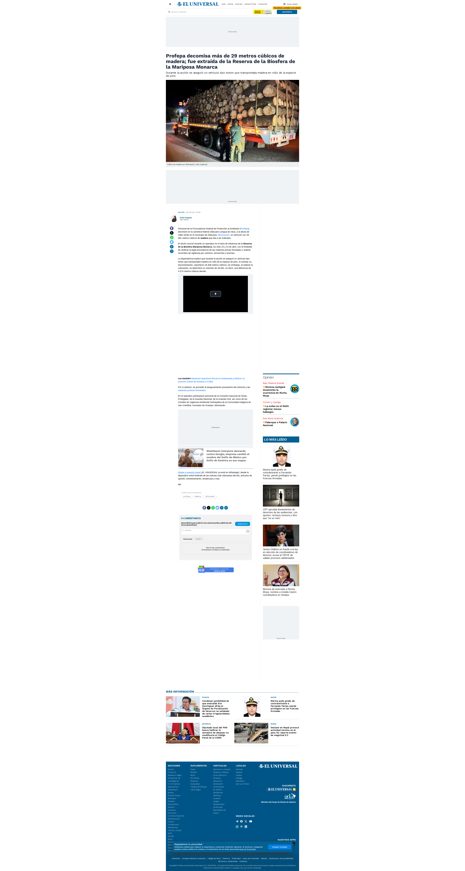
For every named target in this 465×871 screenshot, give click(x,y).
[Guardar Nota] (172, 251)
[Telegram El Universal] (237, 822)
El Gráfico (217, 790)
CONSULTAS (262, 4)
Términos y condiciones (227, 861)
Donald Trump (174, 795)
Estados (171, 801)
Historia (264, 858)
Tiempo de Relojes (198, 787)
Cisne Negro (195, 790)
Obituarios (217, 781)
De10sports (218, 793)
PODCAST (239, 4)
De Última (194, 778)
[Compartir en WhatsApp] (172, 237)
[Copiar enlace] (172, 246)
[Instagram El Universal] (237, 826)
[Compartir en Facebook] (172, 228)
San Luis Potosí (242, 784)
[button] (287, 12)
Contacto (243, 861)
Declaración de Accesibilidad (281, 858)
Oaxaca (239, 772)
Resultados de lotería (219, 811)
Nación (181, 212)
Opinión (268, 377)
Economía (172, 813)
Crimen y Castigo (272, 402)
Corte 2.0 (172, 772)
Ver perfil (184, 220)
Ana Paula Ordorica (273, 418)
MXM (223, 4)
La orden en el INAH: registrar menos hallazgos (276, 409)
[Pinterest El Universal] (241, 826)
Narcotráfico (173, 804)
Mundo (171, 793)
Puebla (239, 775)
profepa (186, 496)
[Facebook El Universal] (241, 822)
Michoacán (210, 496)
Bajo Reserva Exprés (273, 383)
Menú (170, 839)
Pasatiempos (218, 804)
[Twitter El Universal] (246, 822)
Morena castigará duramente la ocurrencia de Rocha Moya (275, 391)
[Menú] (170, 4)
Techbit (171, 836)
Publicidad (236, 858)
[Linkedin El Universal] (246, 826)
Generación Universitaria (218, 785)
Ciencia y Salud (174, 830)
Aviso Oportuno (219, 775)
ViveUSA (217, 798)
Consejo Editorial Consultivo (194, 858)
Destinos (194, 781)
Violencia (226, 858)
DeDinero (217, 795)
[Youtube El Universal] (250, 822)
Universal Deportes (176, 816)
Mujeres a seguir (175, 775)
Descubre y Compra (221, 769)
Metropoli (172, 798)
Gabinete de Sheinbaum (173, 788)
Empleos (217, 778)
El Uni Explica (174, 784)
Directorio (176, 858)
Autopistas (195, 784)
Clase (192, 769)
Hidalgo (239, 778)
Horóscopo (218, 807)
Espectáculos (174, 819)
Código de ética (214, 858)
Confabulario (173, 824)
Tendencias (173, 827)
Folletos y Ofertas (221, 772)
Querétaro (240, 781)
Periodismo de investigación (174, 779)
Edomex (239, 769)
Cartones (172, 810)
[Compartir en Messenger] (172, 242)
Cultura (171, 822)
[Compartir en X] (172, 233)
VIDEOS (230, 4)
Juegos (216, 801)
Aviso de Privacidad (251, 858)
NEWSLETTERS (250, 4)
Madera (198, 496)
